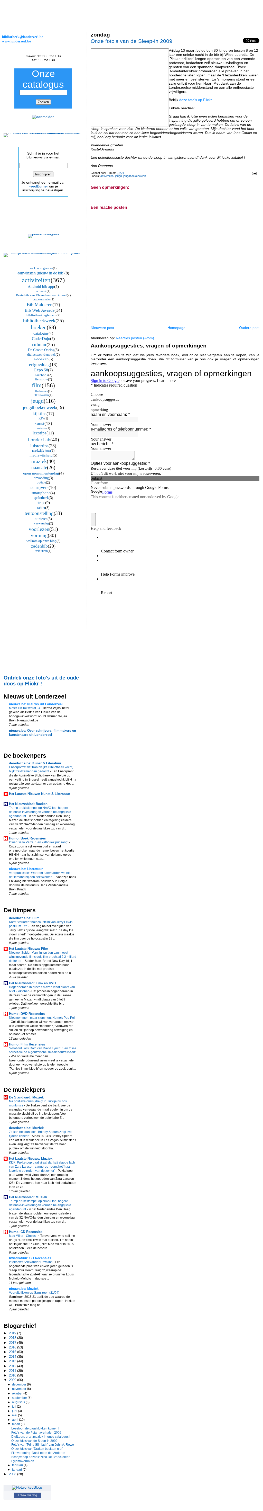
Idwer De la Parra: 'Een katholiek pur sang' (39, 842)
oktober (17, 1393)
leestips (39, 433)
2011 (13, 1371)
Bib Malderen (39, 304)
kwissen (41, 428)
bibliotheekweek (39, 320)
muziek (39, 461)
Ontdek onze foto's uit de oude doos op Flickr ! (41, 680)
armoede (41, 291)
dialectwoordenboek (41, 354)
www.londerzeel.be (16, 41)
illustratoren (41, 395)
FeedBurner (38, 186)
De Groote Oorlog (41, 350)
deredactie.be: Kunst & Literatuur (35, 763)
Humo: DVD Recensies (27, 1014)
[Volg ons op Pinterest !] (43, 234)
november (19, 1389)
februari (18, 1465)
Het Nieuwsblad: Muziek (28, 1197)
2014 (13, 1356)
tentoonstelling (39, 513)
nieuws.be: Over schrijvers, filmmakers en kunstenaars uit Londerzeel (42, 733)
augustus (19, 1402)
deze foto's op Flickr (195, 100)
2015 (13, 1352)
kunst (39, 423)
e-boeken (41, 359)
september (20, 1398)
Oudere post (249, 328)
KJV (41, 418)
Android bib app (41, 286)
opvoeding (41, 478)
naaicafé (39, 467)
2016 (13, 1347)
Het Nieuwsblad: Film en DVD (32, 983)
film (37, 385)
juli (14, 1406)
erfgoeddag (39, 364)
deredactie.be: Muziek (26, 1128)
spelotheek (41, 498)
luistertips (39, 445)
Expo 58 (41, 370)
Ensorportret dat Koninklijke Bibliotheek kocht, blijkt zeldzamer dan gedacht (41, 769)
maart (16, 1424)
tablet (41, 508)
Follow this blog (27, 1495)
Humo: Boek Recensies (27, 838)
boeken (39, 327)
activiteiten (107, 175)
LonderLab (38, 439)
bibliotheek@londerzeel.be (22, 37)
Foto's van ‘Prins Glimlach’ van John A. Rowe (42, 1444)
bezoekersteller (42, 299)
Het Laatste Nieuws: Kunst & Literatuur (39, 794)
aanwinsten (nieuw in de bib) (40, 273)
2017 (13, 1343)
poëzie (41, 482)
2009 (13, 1380)
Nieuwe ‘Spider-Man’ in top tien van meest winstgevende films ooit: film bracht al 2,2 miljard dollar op (42, 957)
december (19, 1384)
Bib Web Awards (39, 310)
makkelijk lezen (41, 450)
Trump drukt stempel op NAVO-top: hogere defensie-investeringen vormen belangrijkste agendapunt (40, 812)
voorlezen (39, 529)
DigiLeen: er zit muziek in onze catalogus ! (40, 1436)
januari (17, 1469)
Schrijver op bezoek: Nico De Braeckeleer (40, 1457)
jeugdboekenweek (134, 175)
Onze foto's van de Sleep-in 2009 (131, 41)
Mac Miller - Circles (22, 1236)
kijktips (39, 413)
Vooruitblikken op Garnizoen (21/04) (34, 1292)
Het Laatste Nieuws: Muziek (30, 1158)
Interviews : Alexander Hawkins (31, 1262)
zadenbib (39, 546)
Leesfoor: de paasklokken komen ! (35, 1428)
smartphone (41, 493)
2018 (13, 1338)
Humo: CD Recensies (25, 1232)
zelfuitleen (41, 551)
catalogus (41, 333)
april (15, 1419)
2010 (13, 1375)
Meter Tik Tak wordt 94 (25, 708)
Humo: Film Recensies (27, 1044)
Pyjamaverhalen (22, 1461)
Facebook (41, 375)
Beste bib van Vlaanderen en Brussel (41, 295)
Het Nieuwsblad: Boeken (28, 804)
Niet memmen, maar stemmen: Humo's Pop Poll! (42, 1018)
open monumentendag (41, 473)
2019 (13, 1333)
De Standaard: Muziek (26, 1097)
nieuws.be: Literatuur (26, 869)
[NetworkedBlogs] (27, 1487)
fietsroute (41, 379)
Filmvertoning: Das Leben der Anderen (38, 1452)
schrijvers (40, 487)
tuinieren (41, 519)
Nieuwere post (102, 328)
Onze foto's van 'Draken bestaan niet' (37, 1448)
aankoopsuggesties (41, 268)
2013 (13, 1361)
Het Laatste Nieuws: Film (28, 949)
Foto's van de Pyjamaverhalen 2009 (36, 1432)
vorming (39, 535)
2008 (13, 1474)
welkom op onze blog (41, 541)
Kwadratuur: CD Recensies (30, 1258)
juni (15, 1411)
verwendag (41, 523)
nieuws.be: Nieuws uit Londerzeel (36, 704)
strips (41, 502)
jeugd (118, 175)
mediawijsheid (41, 455)
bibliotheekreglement (41, 315)
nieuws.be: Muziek (24, 1289)
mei (15, 1415)
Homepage (176, 328)
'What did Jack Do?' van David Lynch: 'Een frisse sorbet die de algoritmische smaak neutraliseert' (42, 1050)
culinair (39, 344)
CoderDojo (41, 338)
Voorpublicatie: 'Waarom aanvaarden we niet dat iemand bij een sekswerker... (40, 875)
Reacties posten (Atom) (135, 338)
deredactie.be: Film (24, 918)
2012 (13, 1366)
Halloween (41, 391)
